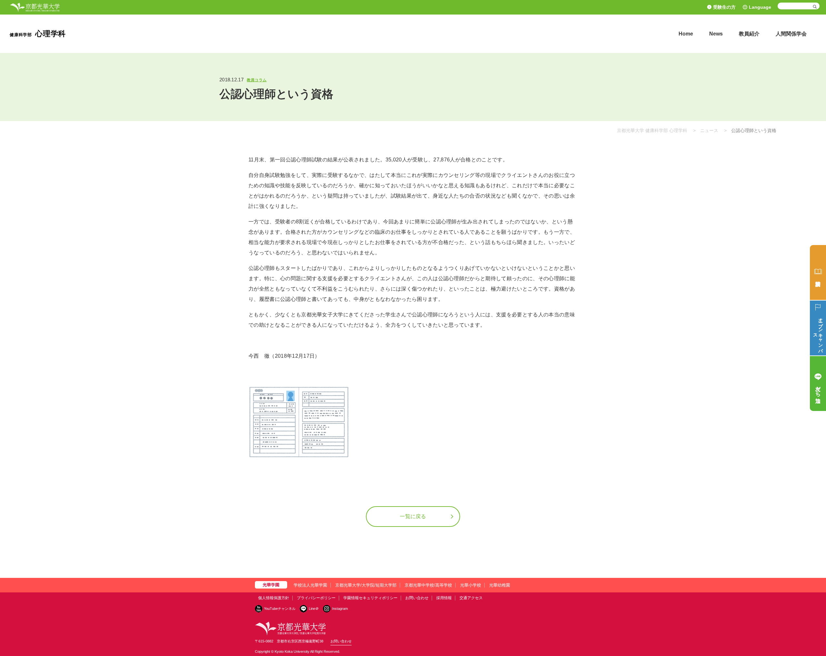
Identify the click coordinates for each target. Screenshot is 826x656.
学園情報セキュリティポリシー (370, 598)
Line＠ (314, 608)
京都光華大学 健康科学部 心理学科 (652, 130)
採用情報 (444, 598)
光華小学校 (470, 585)
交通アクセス (471, 598)
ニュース (709, 130)
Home (686, 33)
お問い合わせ (416, 598)
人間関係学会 (791, 33)
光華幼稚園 (499, 585)
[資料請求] (818, 272)
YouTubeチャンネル (280, 608)
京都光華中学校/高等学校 (428, 585)
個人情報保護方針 (273, 598)
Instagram (340, 608)
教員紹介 (749, 33)
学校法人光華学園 (310, 585)
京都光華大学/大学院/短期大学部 (366, 585)
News (716, 33)
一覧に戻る (413, 516)
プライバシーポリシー (316, 598)
